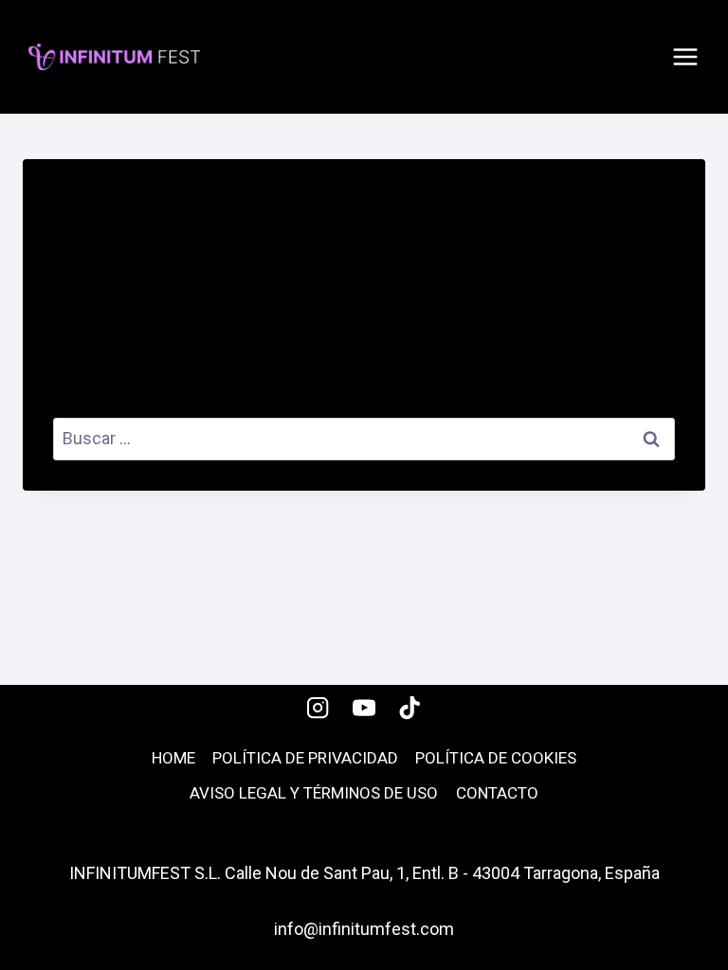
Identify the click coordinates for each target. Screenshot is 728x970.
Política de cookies (495, 757)
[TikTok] (410, 708)
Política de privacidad (305, 757)
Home (173, 757)
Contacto (497, 792)
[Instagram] (318, 708)
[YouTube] (364, 708)
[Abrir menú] (685, 57)
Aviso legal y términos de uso (314, 792)
